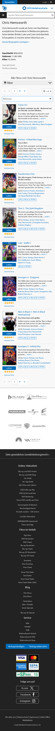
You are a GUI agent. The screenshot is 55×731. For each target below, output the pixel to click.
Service (27, 617)
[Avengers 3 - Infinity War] (9, 355)
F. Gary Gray (22, 332)
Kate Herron (39, 257)
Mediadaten (28, 720)
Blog (27, 587)
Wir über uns (10, 717)
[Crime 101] (9, 114)
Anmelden (10, 2)
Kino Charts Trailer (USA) (27, 582)
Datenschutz (22, 717)
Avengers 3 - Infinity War (29, 346)
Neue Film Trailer (27, 572)
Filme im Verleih (27, 529)
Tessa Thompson (24, 334)
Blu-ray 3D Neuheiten (27, 552)
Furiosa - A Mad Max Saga (30, 139)
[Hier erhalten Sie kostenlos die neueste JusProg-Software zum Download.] (27, 674)
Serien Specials (27, 608)
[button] (47, 91)
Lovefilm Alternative (27, 516)
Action (38, 154)
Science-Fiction (29, 154)
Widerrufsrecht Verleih (27, 633)
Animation (40, 191)
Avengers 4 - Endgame (28, 277)
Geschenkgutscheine (28, 508)
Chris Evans (35, 360)
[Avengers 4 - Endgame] (9, 286)
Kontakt (27, 626)
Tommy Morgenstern (36, 193)
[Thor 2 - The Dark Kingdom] (9, 217)
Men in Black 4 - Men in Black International (31, 313)
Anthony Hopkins (24, 225)
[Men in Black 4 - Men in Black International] (9, 321)
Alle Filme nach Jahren (27, 485)
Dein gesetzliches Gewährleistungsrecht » (28, 454)
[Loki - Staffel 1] (9, 252)
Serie (25, 257)
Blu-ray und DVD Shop (27, 475)
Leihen (9, 126)
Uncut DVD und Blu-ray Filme (27, 500)
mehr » (43, 118)
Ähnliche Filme (9, 134)
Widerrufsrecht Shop (27, 640)
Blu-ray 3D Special (27, 612)
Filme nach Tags (27, 524)
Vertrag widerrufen (38, 646)
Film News (28, 593)
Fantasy (26, 220)
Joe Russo (39, 289)
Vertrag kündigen (16, 646)
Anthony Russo (23, 291)
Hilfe (27, 623)
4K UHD (33, 128)
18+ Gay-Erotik (27, 481)
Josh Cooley (22, 193)
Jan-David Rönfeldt (25, 196)
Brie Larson (35, 291)
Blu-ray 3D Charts (27, 555)
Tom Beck (36, 196)
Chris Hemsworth (24, 124)
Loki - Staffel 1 (24, 242)
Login (44, 2)
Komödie (26, 329)
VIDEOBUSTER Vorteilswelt (28, 521)
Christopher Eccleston (40, 222)
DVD (20, 128)
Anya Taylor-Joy (35, 156)
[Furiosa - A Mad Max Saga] (9, 148)
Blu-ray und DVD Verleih (27, 471)
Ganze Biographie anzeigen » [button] (15, 41)
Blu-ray (26, 128)
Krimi (31, 122)
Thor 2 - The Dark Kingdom (30, 208)
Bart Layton (38, 122)
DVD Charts (27, 542)
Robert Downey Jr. (25, 294)
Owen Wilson (36, 260)
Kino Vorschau (27, 564)
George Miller (23, 156)
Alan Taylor (40, 220)
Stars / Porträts (27, 604)
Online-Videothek (27, 465)
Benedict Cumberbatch (41, 363)
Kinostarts (27, 560)
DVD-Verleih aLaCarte (37, 8)
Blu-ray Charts (27, 549)
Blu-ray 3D (34, 229)
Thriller (25, 122)
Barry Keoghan (46, 124)
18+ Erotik (27, 478)
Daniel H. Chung (24, 262)
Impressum (34, 717)
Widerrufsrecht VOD (27, 637)
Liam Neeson (36, 334)
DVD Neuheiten (27, 539)
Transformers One (26, 173)
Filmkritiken (27, 601)
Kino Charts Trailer (27, 579)
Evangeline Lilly (45, 291)
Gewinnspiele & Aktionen (27, 505)
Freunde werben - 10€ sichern (27, 511)
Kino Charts (27, 567)
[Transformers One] (9, 183)
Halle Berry (36, 124)
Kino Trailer (27, 575)
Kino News (27, 596)
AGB (27, 630)
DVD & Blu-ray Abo (27, 490)
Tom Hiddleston (24, 260)
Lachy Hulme (37, 159)
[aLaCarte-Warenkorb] (51, 2)
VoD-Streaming (27, 496)
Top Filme (27, 535)
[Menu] (3, 15)
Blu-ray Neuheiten (27, 545)
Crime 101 (22, 104)
